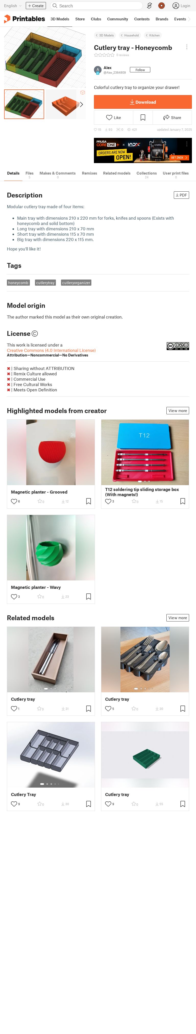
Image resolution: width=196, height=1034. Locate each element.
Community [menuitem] (117, 19)
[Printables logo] (24, 19)
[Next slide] (81, 104)
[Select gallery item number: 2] (145, 482)
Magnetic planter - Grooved (39, 491)
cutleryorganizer (76, 282)
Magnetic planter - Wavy (36, 587)
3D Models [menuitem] (60, 19)
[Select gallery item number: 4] (149, 689)
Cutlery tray (23, 699)
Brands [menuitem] (162, 19)
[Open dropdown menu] (187, 47)
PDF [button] (183, 195)
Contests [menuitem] (142, 19)
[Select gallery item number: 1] (140, 482)
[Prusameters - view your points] (161, 5)
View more (177, 410)
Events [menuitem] (180, 19)
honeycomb (18, 282)
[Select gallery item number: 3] (149, 482)
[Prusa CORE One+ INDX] (143, 150)
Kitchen (154, 35)
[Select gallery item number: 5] (153, 689)
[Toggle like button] (14, 501)
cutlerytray (45, 282)
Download (146, 101)
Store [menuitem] (80, 19)
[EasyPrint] (149, 5)
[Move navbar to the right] (189, 18)
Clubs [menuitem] (96, 19)
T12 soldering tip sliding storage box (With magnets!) (142, 492)
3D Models (106, 35)
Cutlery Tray (23, 794)
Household (131, 35)
